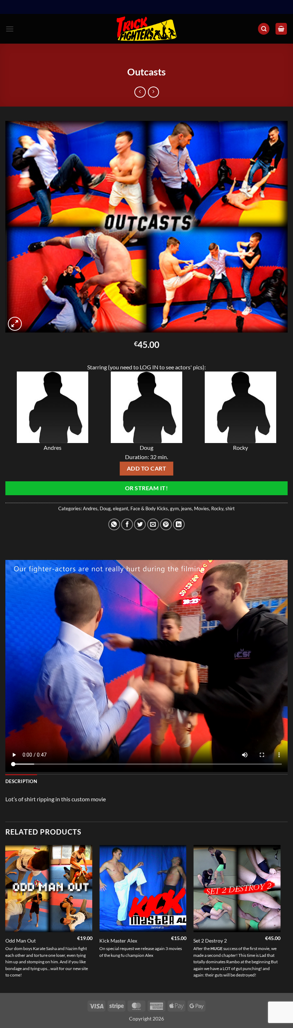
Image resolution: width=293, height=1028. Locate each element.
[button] (9, 29)
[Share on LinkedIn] (179, 524)
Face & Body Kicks (149, 508)
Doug (105, 508)
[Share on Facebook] (127, 524)
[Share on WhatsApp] (114, 524)
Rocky (217, 508)
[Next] (280, 918)
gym (174, 508)
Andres (90, 508)
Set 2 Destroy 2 (210, 941)
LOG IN (149, 367)
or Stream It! (146, 488)
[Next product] (139, 92)
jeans (186, 508)
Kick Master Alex (118, 941)
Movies (201, 508)
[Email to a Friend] (153, 524)
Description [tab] (21, 781)
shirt (230, 508)
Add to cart (146, 468)
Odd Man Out (20, 941)
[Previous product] (153, 92)
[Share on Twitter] (140, 524)
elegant (120, 508)
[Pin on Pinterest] (166, 524)
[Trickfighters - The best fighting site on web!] (146, 28)
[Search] (263, 29)
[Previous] (5, 918)
